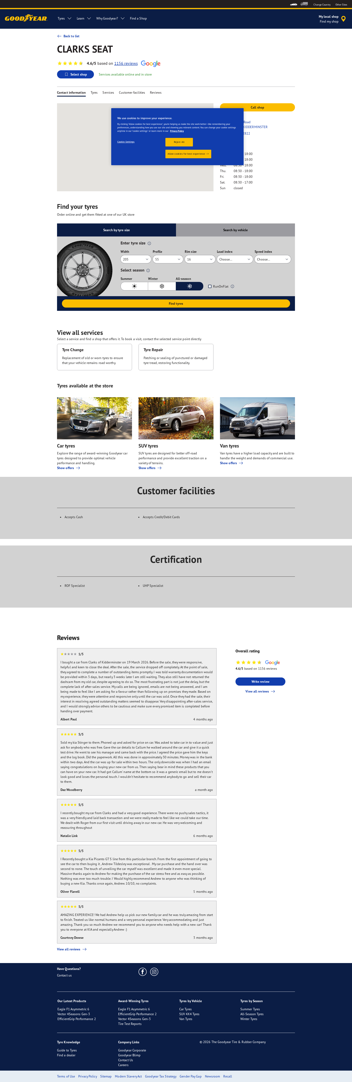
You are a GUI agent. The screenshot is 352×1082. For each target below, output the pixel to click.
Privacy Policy (177, 131)
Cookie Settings (126, 141)
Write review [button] (261, 682)
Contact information (71, 92)
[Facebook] (143, 971)
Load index (224, 252)
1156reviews (126, 63)
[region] (177, 136)
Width (125, 252)
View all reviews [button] (257, 691)
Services (108, 92)
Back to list (71, 36)
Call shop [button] (257, 107)
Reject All (179, 142)
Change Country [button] (322, 4)
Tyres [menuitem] (61, 18)
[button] (149, 243)
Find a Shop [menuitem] (138, 18)
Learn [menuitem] (81, 18)
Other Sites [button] (341, 4)
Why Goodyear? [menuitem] (107, 18)
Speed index (263, 252)
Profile (157, 252)
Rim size (191, 252)
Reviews (156, 92)
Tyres (94, 92)
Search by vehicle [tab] (235, 230)
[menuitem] (293, 4)
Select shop (78, 74)
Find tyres (176, 303)
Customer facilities (132, 92)
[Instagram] (154, 971)
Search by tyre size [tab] (116, 230)
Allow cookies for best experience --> (188, 153)
